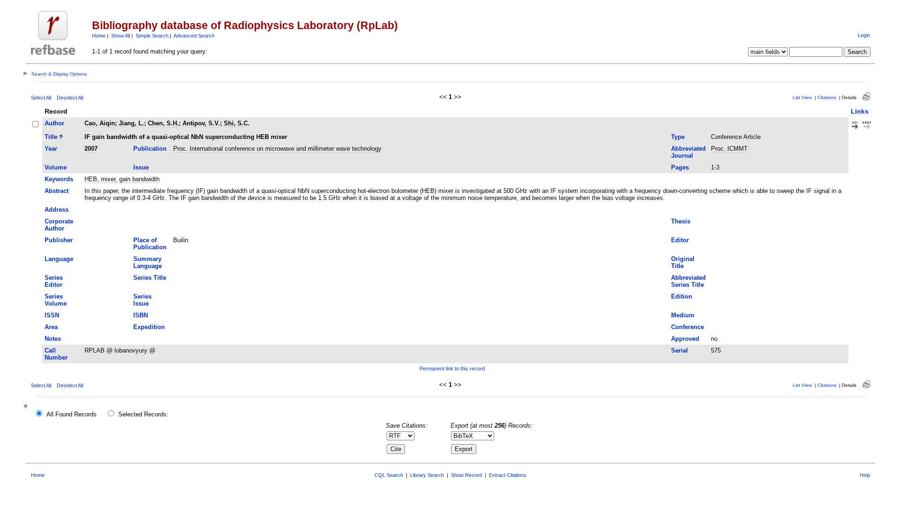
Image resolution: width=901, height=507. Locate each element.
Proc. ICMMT (729, 148)
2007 (91, 148)
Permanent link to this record (452, 368)
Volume (56, 167)
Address (57, 209)
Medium (683, 315)
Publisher (59, 240)
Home (99, 35)
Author (54, 123)
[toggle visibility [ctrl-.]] (26, 407)
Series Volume (56, 300)
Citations (826, 97)
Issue (141, 167)
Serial (679, 350)
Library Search (427, 475)
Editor (680, 240)
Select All (41, 97)
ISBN (140, 315)
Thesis (680, 221)
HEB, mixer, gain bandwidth (122, 179)
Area (51, 326)
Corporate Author (59, 225)
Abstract (57, 190)
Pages (680, 167)
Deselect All (70, 97)
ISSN (52, 315)
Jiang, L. (131, 123)
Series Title (149, 277)
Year (51, 148)
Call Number (56, 354)
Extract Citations (508, 475)
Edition (681, 296)
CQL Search (388, 475)
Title (51, 136)
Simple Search (152, 35)
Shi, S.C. (237, 123)
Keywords (59, 179)
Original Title (683, 262)
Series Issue (142, 300)
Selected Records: (143, 414)
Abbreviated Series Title (688, 281)
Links (860, 111)
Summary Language (147, 262)
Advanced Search (194, 35)
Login (864, 35)
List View (802, 97)
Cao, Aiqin (99, 123)
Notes (53, 338)
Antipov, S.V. (201, 123)
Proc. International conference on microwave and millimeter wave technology (277, 148)
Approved (685, 338)
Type (678, 136)
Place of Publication (150, 244)
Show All (120, 35)
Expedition (149, 326)
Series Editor (54, 281)
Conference (687, 326)
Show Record (466, 475)
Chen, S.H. (163, 123)
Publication (150, 148)
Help (865, 475)
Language (59, 258)
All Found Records (71, 414)
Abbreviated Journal (688, 152)
